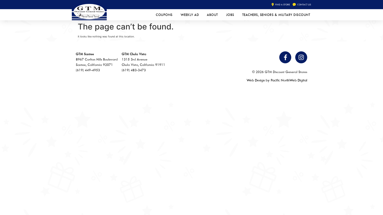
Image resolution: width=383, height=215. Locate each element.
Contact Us (304, 4)
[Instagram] (301, 57)
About (212, 15)
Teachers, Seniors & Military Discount (276, 15)
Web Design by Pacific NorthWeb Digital (277, 80)
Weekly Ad (190, 15)
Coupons (164, 15)
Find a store (282, 4)
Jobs (230, 15)
